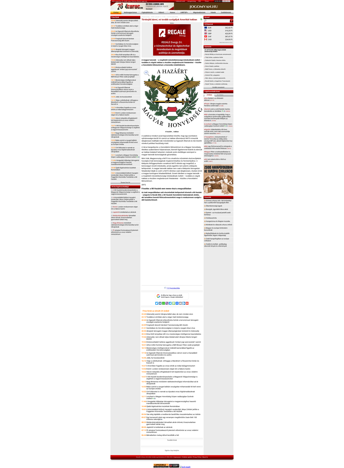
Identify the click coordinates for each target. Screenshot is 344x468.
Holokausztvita (211, 218)
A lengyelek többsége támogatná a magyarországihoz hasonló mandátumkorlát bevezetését (125, 162)
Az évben (220, 95)
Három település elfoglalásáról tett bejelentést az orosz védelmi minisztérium (124, 120)
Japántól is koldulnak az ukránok (159, 427)
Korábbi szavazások (218, 87)
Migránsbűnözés (199, 12)
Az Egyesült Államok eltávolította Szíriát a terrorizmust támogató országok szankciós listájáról (125, 33)
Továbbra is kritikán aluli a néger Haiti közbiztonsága (124, 27)
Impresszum (177, 457)
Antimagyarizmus (130, 12)
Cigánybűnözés (147, 12)
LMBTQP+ (184, 12)
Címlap (116, 12)
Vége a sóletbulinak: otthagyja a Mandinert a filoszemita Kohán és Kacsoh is (124, 102)
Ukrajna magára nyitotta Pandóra (215, 105)
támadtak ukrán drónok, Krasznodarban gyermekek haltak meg (123, 217)
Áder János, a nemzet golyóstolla (214, 78)
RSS (199, 1)
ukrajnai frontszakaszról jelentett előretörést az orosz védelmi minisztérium (124, 232)
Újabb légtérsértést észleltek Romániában (123, 169)
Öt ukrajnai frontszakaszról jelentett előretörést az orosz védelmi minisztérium (172, 431)
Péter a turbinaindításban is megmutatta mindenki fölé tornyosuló (217, 154)
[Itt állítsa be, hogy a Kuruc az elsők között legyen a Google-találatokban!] (172, 299)
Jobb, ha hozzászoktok (121, 97)
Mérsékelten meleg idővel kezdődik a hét (162, 435)
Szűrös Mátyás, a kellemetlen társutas (216, 63)
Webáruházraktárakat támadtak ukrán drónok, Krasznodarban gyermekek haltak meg (171, 423)
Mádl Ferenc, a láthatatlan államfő (215, 69)
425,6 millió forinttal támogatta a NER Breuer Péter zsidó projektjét (125, 76)
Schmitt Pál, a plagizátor (212, 75)
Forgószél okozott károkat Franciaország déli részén (122, 40)
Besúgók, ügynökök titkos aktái (217, 209)
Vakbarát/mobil (180, 1)
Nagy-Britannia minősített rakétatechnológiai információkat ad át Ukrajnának (124, 135)
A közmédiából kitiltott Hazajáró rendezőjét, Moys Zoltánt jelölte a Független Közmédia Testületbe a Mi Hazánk (124, 176)
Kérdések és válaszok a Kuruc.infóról (219, 225)
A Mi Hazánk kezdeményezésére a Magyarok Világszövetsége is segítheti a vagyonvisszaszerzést (125, 128)
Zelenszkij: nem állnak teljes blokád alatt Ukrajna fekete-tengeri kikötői (123, 62)
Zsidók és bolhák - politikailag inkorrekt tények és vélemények (215, 245)
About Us (205, 457)
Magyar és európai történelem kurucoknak (215, 229)
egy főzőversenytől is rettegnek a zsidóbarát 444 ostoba (218, 147)
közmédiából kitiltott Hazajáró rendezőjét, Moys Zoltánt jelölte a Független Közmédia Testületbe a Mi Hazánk (124, 200)
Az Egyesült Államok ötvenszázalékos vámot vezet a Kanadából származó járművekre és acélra (124, 90)
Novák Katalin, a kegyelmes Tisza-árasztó (217, 81)
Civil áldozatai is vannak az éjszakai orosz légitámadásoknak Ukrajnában (123, 150)
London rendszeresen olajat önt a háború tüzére (124, 208)
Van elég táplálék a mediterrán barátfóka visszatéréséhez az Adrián (173, 414)
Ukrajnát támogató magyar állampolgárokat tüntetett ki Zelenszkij (124, 50)
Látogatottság (191, 1)
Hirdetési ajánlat (187, 457)
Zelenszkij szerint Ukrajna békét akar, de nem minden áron (124, 21)
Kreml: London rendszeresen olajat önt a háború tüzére (123, 114)
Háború (161, 12)
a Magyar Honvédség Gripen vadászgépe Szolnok (218, 125)
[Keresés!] (231, 21)
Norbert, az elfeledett (213, 99)
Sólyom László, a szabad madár (214, 72)
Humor (172, 12)
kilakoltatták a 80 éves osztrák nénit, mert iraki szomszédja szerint (217, 131)
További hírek (172, 440)
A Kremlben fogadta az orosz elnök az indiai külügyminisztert (123, 108)
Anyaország (146, 17)
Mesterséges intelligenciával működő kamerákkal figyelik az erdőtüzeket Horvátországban (123, 82)
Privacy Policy (197, 457)
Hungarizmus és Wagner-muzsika (218, 221)
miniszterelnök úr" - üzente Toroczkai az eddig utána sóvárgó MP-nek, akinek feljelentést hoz (218, 140)
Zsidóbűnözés (226, 12)
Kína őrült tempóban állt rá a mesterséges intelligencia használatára (125, 56)
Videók (213, 12)
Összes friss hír (125, 182)
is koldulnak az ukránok (124, 212)
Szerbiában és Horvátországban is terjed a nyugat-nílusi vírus (124, 45)
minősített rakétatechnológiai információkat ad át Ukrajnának (124, 225)
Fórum (207, 1)
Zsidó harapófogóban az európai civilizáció (216, 240)
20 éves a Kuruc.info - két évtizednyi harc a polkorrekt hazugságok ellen (217, 201)
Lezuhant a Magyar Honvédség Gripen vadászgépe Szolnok (124, 156)
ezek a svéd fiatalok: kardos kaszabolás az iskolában (217, 110)
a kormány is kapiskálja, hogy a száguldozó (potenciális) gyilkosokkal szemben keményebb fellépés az (217, 117)
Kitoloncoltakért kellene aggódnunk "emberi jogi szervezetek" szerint (124, 69)
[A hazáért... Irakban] (172, 98)
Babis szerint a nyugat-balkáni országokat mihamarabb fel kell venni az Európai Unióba (124, 142)
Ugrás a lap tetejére (172, 450)
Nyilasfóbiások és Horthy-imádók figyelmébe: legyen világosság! (216, 234)
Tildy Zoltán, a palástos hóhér (213, 57)
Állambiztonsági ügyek (214, 206)
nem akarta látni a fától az (215, 160)
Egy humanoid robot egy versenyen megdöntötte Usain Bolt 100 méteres (171, 418)
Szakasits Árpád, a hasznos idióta (214, 60)
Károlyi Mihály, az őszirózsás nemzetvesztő (217, 54)
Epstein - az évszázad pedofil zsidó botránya (217, 213)
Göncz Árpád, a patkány (211, 66)
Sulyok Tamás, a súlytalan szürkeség (215, 84)
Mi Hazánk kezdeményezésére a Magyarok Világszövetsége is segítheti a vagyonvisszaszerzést (125, 192)
